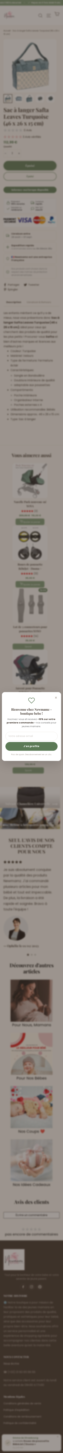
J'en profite (31, 746)
